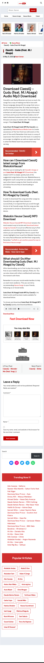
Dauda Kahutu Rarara (11, 595)
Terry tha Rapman (25, 622)
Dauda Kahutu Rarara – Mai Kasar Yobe (23, 505)
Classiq (22, 351)
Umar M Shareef (9, 627)
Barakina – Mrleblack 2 (16, 529)
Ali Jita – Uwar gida (15, 542)
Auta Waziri (8, 590)
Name (5, 422)
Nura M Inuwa (9, 616)
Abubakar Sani (9, 574)
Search (4, 451)
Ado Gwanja (8, 579)
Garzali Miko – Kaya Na (16, 518)
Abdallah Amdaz (10, 568)
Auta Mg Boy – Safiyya (16, 545)
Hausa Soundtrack (27, 606)
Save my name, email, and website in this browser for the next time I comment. (21, 431)
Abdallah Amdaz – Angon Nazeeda (21, 539)
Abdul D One (25, 568)
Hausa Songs (19, 285)
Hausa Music (16, 43)
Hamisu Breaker (9, 606)
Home (5, 43)
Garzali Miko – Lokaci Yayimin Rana (21, 510)
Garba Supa (8, 600)
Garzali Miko (21, 600)
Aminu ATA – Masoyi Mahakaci (19, 497)
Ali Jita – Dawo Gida (15, 534)
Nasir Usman (19, 57)
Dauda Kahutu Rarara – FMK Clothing (22, 502)
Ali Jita (20, 579)
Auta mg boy (26, 584)
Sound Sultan (9, 622)
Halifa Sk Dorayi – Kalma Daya (19, 507)
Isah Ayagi (7, 611)
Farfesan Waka (29, 595)
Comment (7, 393)
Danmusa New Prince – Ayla (18, 494)
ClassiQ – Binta (35, 369)
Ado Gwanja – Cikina (15, 537)
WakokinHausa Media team (22, 129)
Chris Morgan (22, 590)
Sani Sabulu (23, 616)
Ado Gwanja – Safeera (16, 486)
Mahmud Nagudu (23, 611)
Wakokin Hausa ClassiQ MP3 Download (17, 223)
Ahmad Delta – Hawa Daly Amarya (21, 499)
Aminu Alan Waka (10, 584)
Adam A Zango (25, 574)
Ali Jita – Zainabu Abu (16, 531)
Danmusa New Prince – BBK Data (20, 526)
